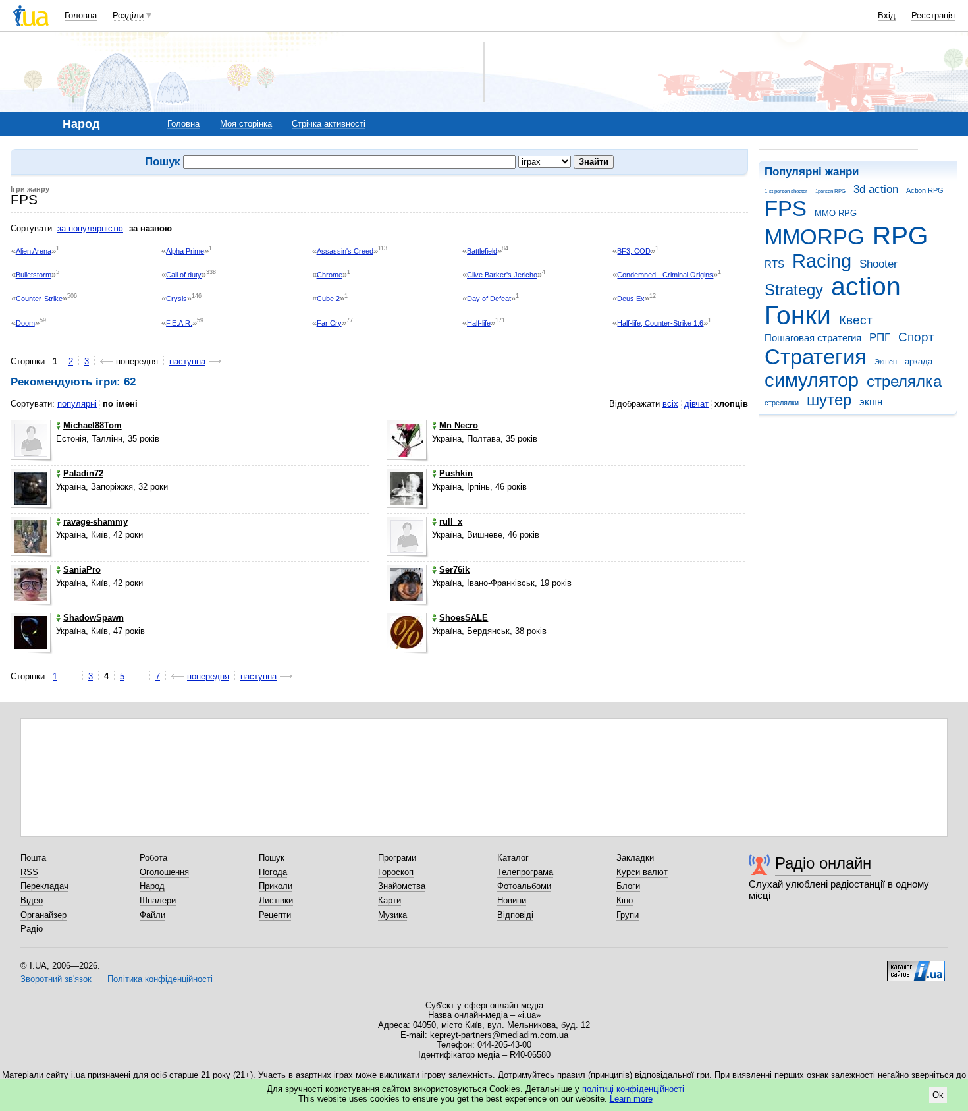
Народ (152, 886)
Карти (389, 900)
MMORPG (815, 237)
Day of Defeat (489, 298)
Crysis (176, 298)
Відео (31, 900)
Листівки (276, 900)
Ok (938, 1095)
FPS (786, 208)
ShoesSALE (463, 618)
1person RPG (830, 191)
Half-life (479, 323)
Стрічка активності (328, 123)
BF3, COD (634, 251)
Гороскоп (396, 872)
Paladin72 (83, 473)
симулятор (812, 380)
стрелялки (782, 403)
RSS (29, 872)
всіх (670, 404)
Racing (821, 260)
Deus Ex (631, 298)
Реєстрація (933, 15)
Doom (25, 323)
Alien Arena (33, 251)
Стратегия (816, 357)
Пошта (33, 858)
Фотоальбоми (524, 886)
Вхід (887, 15)
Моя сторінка (246, 123)
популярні (77, 404)
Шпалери (158, 900)
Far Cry (329, 323)
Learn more (631, 1099)
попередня (208, 676)
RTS (774, 264)
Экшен (885, 362)
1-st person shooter (786, 191)
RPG (900, 235)
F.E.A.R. (179, 323)
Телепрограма (525, 872)
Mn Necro (458, 425)
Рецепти (275, 915)
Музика (392, 915)
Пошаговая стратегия (813, 337)
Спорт (916, 337)
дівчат (696, 404)
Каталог (513, 858)
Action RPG (925, 190)
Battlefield (482, 251)
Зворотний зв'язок (56, 979)
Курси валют (642, 872)
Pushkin (456, 473)
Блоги (628, 886)
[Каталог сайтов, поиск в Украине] (916, 966)
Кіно (624, 900)
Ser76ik (454, 570)
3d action (875, 189)
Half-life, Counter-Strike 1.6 (660, 323)
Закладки (635, 858)
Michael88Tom (92, 425)
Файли (152, 915)
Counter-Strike (39, 298)
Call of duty (184, 275)
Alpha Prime (185, 251)
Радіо (31, 929)
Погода (273, 872)
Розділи (128, 15)
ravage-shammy (95, 522)
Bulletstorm (33, 275)
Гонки (798, 315)
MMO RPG (836, 213)
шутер (829, 400)
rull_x (450, 522)
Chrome (329, 275)
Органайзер (43, 915)
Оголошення (164, 872)
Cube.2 (328, 298)
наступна (187, 361)
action (866, 286)
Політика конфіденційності (160, 979)
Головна (81, 15)
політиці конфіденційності (633, 1089)
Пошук (271, 858)
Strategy (794, 290)
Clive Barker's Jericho (502, 275)
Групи (627, 915)
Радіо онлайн (823, 863)
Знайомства (401, 886)
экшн (870, 401)
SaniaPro (82, 570)
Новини (511, 900)
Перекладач (44, 886)
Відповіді (515, 915)
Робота (153, 858)
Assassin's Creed (345, 251)
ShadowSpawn (93, 618)
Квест (856, 320)
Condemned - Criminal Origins (665, 275)
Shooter (878, 264)
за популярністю (90, 228)
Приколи (275, 886)
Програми (397, 858)
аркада (918, 361)
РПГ (879, 337)
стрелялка (904, 381)
